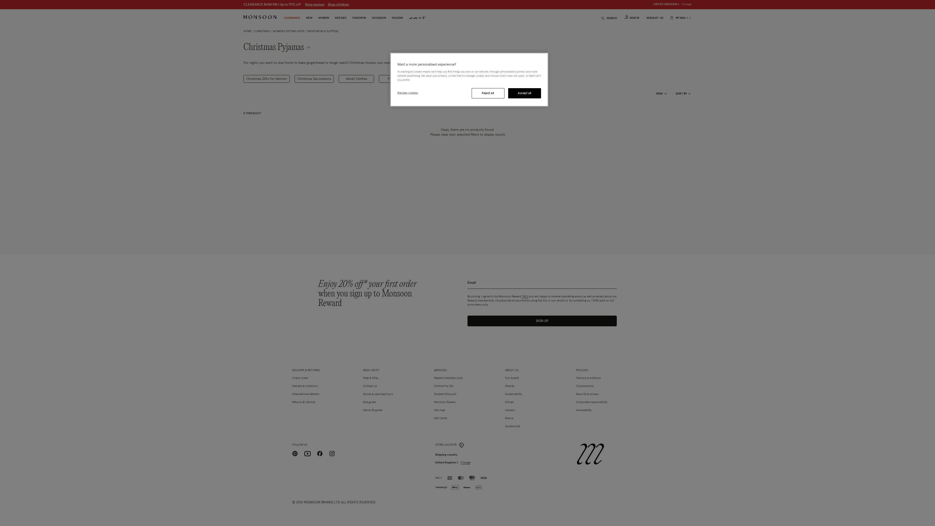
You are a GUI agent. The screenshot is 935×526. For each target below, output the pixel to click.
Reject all (488, 93)
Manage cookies (407, 93)
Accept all (524, 93)
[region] (469, 80)
